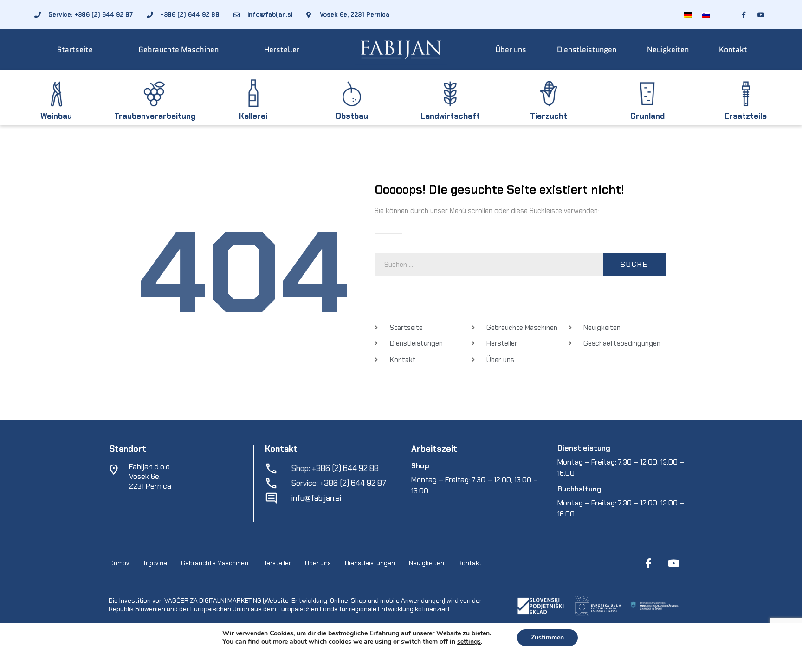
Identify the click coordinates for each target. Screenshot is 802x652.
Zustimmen (547, 637)
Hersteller (281, 49)
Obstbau (352, 116)
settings (469, 642)
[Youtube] (673, 563)
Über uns (510, 49)
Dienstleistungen (586, 49)
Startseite (75, 49)
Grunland (647, 116)
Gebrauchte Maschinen (178, 49)
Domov (119, 563)
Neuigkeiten (668, 49)
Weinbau (56, 116)
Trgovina (155, 563)
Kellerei (253, 116)
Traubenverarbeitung (154, 116)
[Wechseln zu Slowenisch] (706, 14)
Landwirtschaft (450, 116)
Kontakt (733, 49)
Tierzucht (548, 116)
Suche (634, 264)
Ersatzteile (745, 116)
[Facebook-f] (648, 563)
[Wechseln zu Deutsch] (688, 14)
